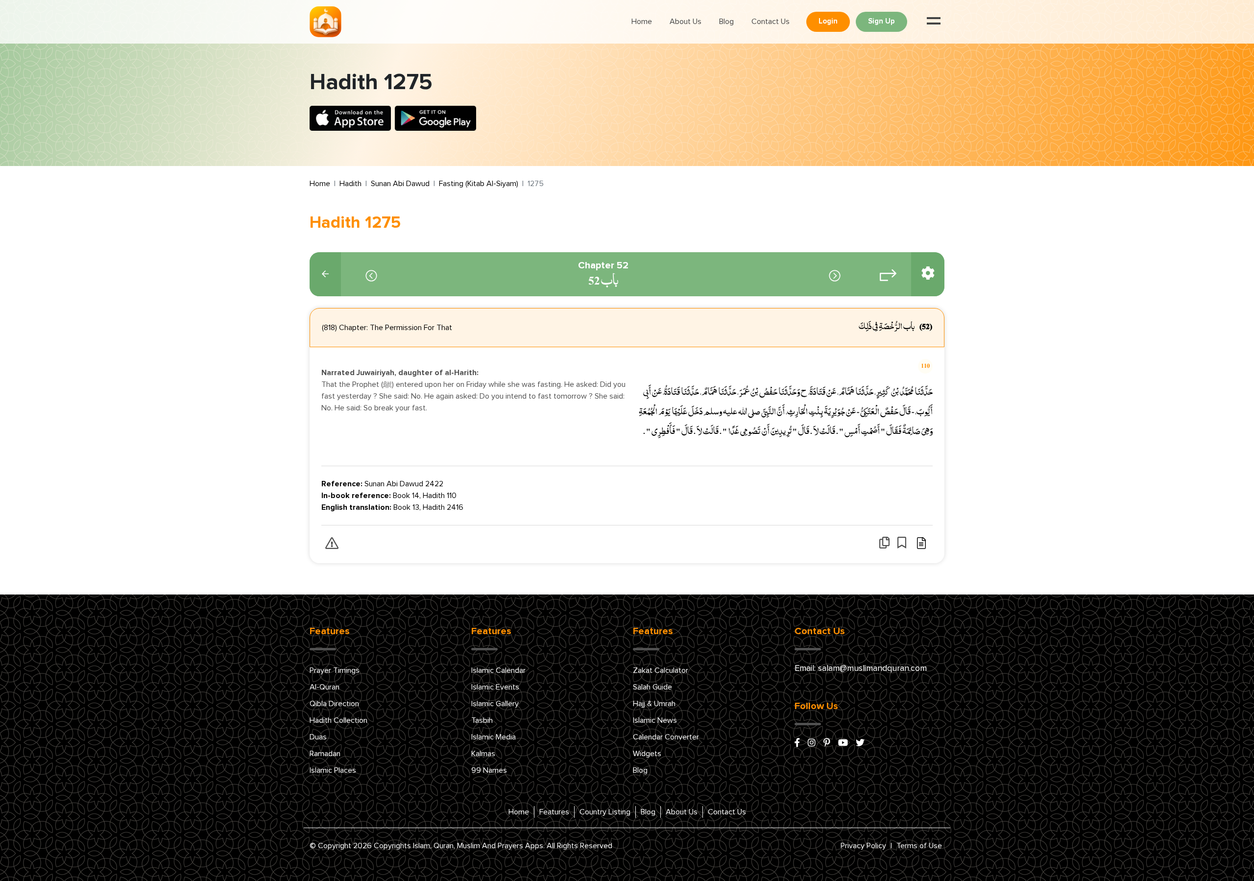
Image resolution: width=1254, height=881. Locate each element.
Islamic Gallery (495, 704)
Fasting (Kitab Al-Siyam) (478, 184)
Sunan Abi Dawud (400, 184)
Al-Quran (324, 687)
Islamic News (655, 720)
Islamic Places (333, 770)
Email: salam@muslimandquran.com (861, 668)
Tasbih (482, 720)
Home (641, 21)
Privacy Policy (863, 846)
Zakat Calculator (660, 670)
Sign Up (881, 21)
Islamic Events (495, 687)
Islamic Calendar (498, 670)
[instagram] (812, 743)
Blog (726, 21)
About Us (685, 21)
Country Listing (604, 812)
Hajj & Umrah (654, 704)
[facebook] (797, 743)
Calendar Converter (666, 737)
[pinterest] (826, 743)
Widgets (647, 754)
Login (828, 21)
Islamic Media (493, 737)
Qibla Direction (334, 704)
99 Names (489, 770)
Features (554, 812)
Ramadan (325, 754)
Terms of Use (919, 846)
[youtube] (843, 743)
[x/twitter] (860, 743)
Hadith (350, 184)
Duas (318, 737)
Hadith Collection (338, 720)
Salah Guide (652, 687)
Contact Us (770, 21)
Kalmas (483, 754)
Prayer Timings (335, 670)
